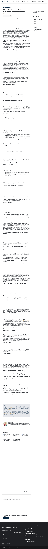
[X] (3, 532)
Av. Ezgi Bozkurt (6, 13)
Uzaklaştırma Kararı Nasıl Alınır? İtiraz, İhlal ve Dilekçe (16, 440)
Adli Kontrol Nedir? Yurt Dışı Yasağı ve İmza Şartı (7, 440)
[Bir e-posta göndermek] (8, 13)
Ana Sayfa (12, 1)
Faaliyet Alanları (23, 1)
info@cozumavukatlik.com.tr (5, 538)
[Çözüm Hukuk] (5, 1)
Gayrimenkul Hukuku (16, 530)
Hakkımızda (17, 1)
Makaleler (28, 1)
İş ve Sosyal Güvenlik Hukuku (17, 532)
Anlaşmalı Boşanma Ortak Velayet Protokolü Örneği (25, 491)
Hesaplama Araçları (33, 1)
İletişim (43, 1)
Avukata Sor (39, 1)
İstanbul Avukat (16, 547)
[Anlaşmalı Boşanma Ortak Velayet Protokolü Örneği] (26, 462)
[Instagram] (5, 532)
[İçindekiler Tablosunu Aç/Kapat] (10, 16)
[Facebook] (2, 532)
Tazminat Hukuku (6, 7)
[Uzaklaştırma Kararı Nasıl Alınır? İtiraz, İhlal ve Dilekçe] (17, 436)
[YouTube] (4, 532)
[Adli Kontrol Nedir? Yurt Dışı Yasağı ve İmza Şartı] (7, 436)
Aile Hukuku (15, 527)
